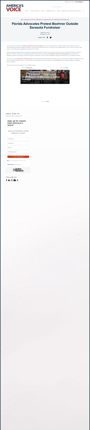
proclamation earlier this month (24, 58)
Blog (68, 19)
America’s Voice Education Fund (71, 11)
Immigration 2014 (49, 19)
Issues (43, 11)
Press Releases (35, 11)
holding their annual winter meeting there (59, 54)
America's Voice (74, 2)
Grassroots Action (29, 19)
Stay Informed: (56, 7)
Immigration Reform (60, 19)
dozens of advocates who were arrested (33, 46)
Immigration (39, 19)
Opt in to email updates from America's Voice (17, 160)
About (27, 11)
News (58, 11)
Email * (9, 146)
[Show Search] (83, 11)
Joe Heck (56, 60)
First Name (10, 138)
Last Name (10, 142)
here (30, 65)
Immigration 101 (51, 11)
